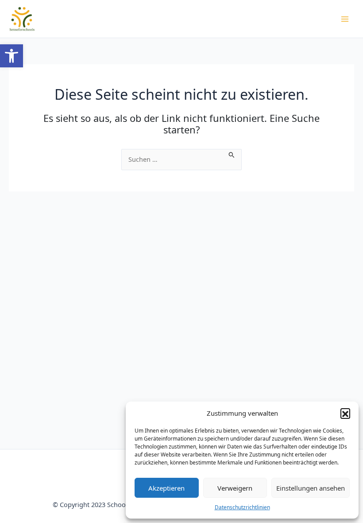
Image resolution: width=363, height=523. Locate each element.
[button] (11, 55)
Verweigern (234, 488)
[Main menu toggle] (345, 19)
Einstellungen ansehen (310, 488)
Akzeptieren (166, 488)
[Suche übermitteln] (231, 154)
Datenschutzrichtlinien (242, 507)
